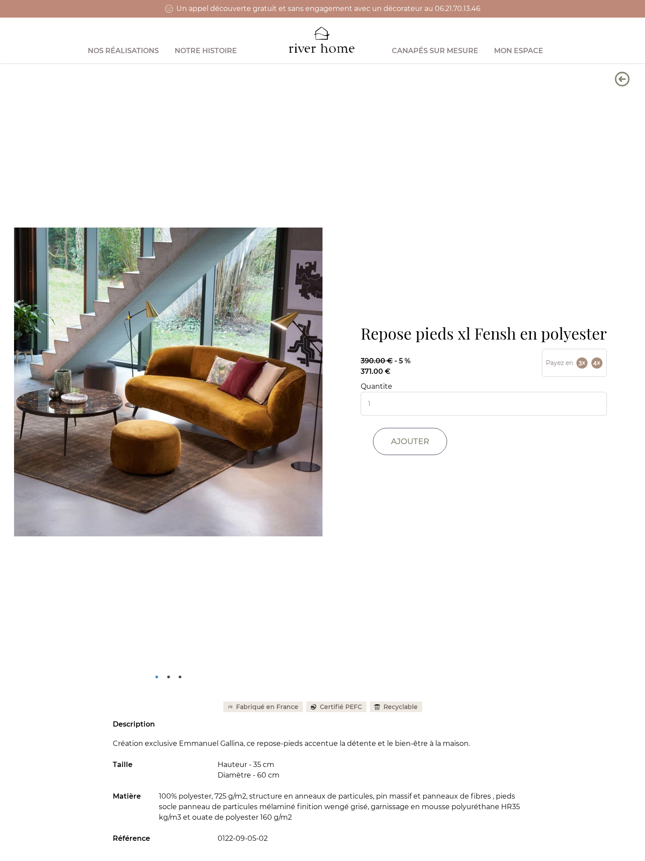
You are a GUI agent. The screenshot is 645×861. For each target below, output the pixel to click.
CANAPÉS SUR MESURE (435, 51)
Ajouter (410, 441)
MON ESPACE (518, 51)
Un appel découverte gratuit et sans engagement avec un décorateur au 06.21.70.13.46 (328, 8)
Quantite (376, 386)
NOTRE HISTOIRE (206, 51)
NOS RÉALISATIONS (123, 51)
